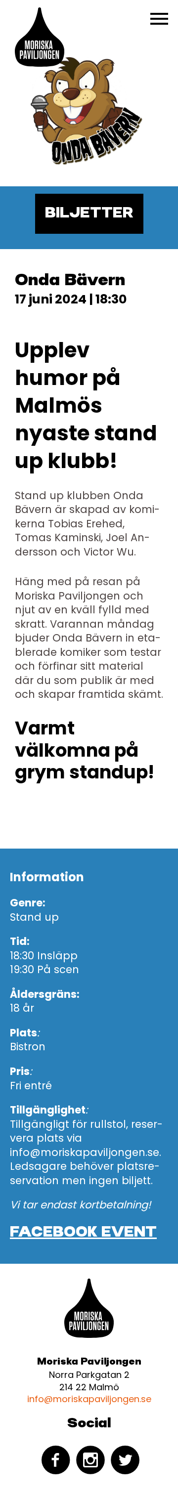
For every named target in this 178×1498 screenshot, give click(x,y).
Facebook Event (83, 1233)
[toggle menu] (159, 19)
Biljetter (89, 213)
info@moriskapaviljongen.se (89, 1399)
